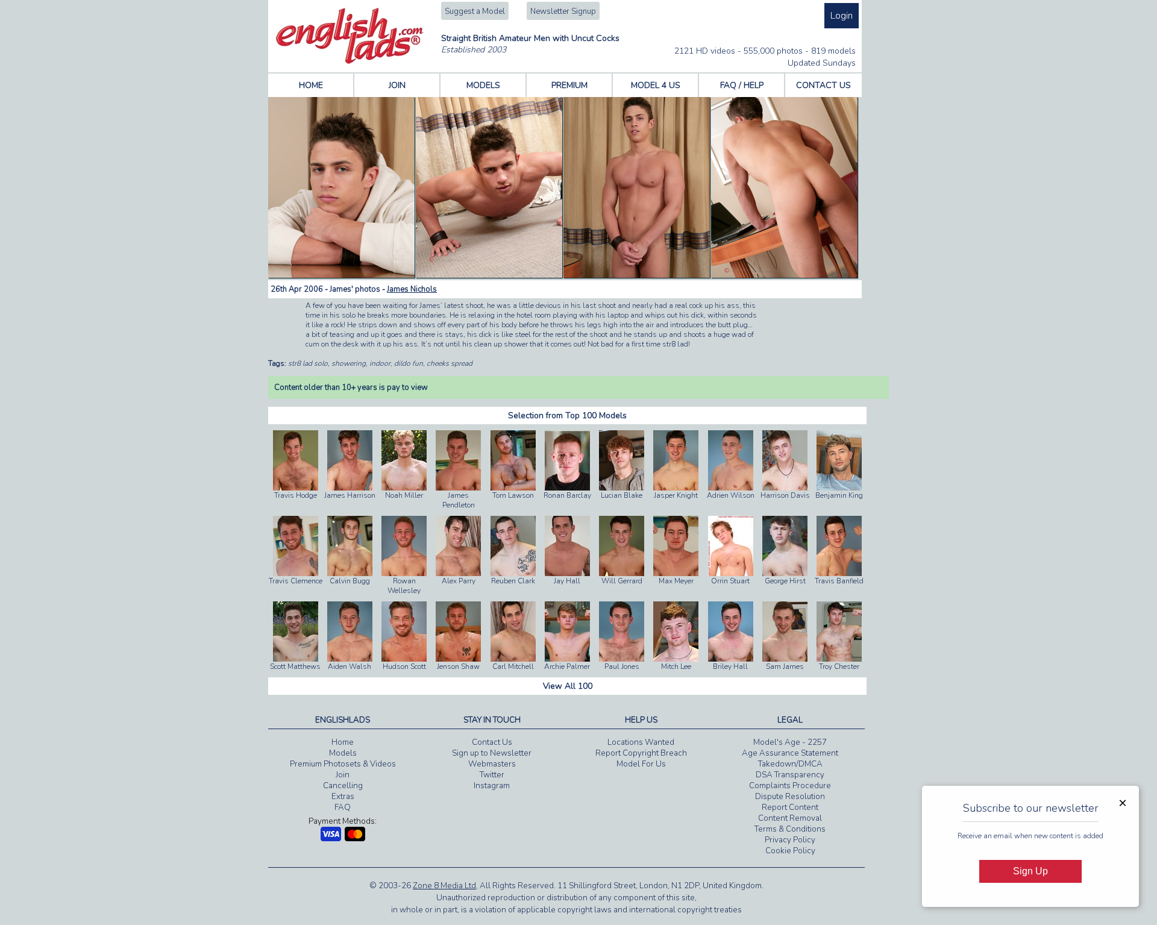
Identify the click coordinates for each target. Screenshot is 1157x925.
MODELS (483, 85)
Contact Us (492, 742)
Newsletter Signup (563, 11)
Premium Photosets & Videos (343, 764)
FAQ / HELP (741, 85)
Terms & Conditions (790, 829)
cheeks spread (449, 363)
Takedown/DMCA (790, 764)
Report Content (790, 807)
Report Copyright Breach (641, 753)
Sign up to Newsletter (491, 753)
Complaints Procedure (790, 785)
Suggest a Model (475, 11)
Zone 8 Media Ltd (444, 885)
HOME (311, 85)
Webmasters (492, 764)
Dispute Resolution (790, 796)
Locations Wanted (640, 742)
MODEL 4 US (655, 85)
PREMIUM (569, 85)
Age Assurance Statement (790, 753)
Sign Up (1030, 871)
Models (343, 753)
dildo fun (408, 363)
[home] (349, 61)
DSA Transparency (790, 775)
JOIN (397, 85)
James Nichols (412, 289)
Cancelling (343, 785)
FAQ (342, 807)
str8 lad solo (308, 363)
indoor (379, 363)
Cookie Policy (790, 850)
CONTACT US (823, 85)
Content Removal (790, 818)
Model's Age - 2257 (790, 742)
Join (343, 775)
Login (841, 15)
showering (348, 363)
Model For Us (641, 764)
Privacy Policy (790, 840)
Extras (342, 796)
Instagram (492, 785)
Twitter (492, 775)
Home (342, 742)
